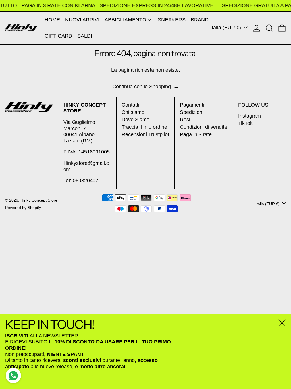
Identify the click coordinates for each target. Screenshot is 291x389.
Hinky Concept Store (38, 200)
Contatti (130, 105)
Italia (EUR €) (226, 27)
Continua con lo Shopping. (142, 86)
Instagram (249, 116)
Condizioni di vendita (203, 127)
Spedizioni (191, 112)
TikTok (245, 123)
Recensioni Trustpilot (145, 134)
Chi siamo (133, 112)
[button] (269, 28)
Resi (185, 119)
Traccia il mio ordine (144, 127)
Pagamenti (192, 105)
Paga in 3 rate (196, 134)
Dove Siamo (135, 119)
